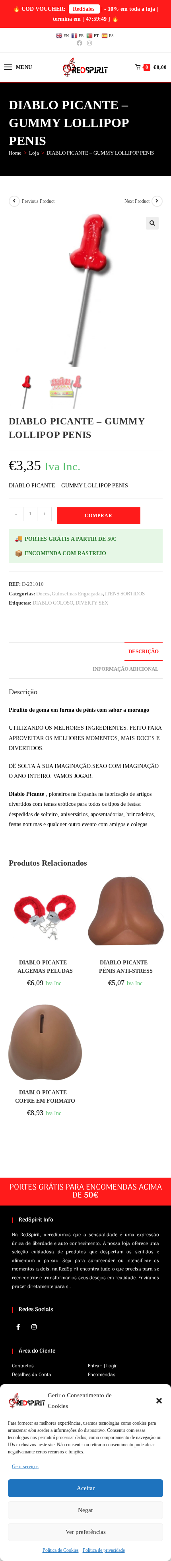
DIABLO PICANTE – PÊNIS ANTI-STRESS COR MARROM (126, 967)
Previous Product (38, 201)
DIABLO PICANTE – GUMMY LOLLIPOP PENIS (100, 153)
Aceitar (86, 1488)
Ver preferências (86, 1532)
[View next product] (157, 201)
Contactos (23, 1366)
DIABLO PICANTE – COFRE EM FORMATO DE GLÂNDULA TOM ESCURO (45, 1097)
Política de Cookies (61, 1550)
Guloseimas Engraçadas (77, 594)
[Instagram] (34, 1327)
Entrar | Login (103, 1366)
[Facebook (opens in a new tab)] (81, 43)
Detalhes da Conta (31, 1375)
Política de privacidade (104, 1550)
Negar (85, 1510)
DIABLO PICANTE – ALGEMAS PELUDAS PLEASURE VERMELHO (45, 967)
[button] (159, 1401)
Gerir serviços (25, 1466)
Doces (42, 594)
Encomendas (101, 1375)
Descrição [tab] (143, 651)
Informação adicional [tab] (126, 669)
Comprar (99, 515)
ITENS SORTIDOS (125, 594)
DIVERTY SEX (92, 603)
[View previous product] (14, 201)
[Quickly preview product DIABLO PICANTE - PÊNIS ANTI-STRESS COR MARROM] (160, 888)
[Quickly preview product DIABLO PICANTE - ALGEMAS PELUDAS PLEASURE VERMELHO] (79, 888)
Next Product (137, 201)
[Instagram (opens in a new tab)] (89, 43)
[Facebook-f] (18, 1327)
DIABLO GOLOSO (53, 603)
